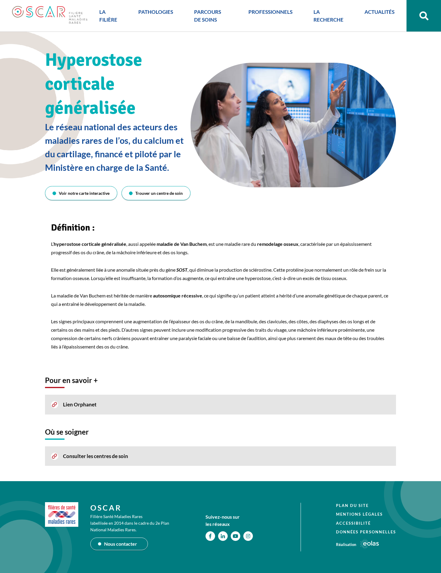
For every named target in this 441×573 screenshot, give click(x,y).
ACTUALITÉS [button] (379, 12)
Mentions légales (359, 514)
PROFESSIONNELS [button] (270, 12)
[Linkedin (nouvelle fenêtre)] (223, 536)
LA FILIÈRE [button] (108, 16)
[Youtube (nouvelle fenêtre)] (235, 536)
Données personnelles (366, 531)
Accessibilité (353, 523)
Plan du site (352, 505)
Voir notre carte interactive (84, 193)
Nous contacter (120, 544)
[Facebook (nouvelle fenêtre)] (210, 536)
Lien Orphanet (80, 404)
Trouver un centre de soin (159, 193)
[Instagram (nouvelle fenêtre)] (248, 536)
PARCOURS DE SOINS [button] (207, 16)
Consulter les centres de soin (95, 456)
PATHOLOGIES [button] (155, 12)
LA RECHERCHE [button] (329, 16)
